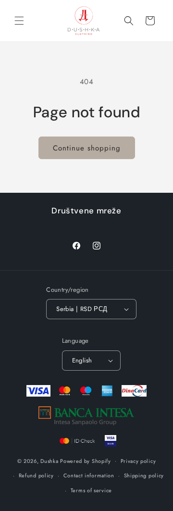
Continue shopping (87, 148)
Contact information (88, 475)
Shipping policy (144, 475)
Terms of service (91, 490)
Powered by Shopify (85, 460)
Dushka (49, 460)
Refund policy (36, 475)
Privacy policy (138, 461)
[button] (19, 20)
